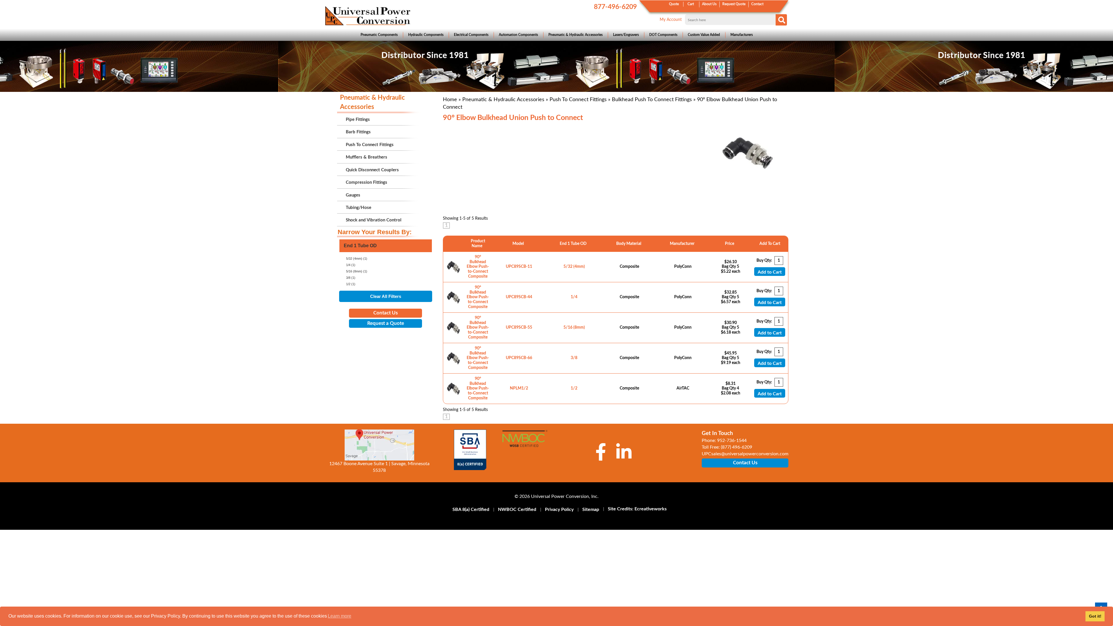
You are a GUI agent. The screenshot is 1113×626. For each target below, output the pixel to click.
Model (518, 244)
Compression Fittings (366, 182)
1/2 (574, 388)
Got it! (1095, 616)
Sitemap (590, 509)
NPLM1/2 (519, 388)
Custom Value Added (704, 35)
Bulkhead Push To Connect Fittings (652, 99)
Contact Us (385, 312)
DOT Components (663, 35)
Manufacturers (741, 35)
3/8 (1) (350, 277)
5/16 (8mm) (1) (356, 271)
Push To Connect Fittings (578, 99)
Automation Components (518, 35)
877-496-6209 (615, 6)
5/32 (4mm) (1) (356, 258)
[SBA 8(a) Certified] (470, 450)
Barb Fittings (358, 132)
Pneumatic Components (379, 35)
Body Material (629, 244)
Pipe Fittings (358, 119)
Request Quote (733, 4)
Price (730, 244)
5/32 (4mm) (574, 267)
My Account (671, 20)
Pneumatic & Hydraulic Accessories (575, 35)
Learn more (339, 616)
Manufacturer (683, 244)
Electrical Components (471, 35)
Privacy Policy (559, 509)
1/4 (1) (350, 265)
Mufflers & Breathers (366, 157)
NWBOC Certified (517, 509)
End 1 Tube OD (574, 244)
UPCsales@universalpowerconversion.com (745, 454)
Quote (674, 4)
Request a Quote (385, 323)
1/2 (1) (350, 284)
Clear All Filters (385, 296)
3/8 (574, 358)
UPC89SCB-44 (519, 297)
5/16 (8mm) (574, 327)
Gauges (353, 195)
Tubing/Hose (358, 207)
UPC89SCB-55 (519, 327)
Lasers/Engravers (626, 35)
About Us (709, 4)
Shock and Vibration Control (373, 220)
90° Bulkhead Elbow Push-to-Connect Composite (478, 267)
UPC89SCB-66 (519, 358)
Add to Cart (770, 272)
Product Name (478, 243)
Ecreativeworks (650, 509)
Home (450, 99)
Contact (757, 4)
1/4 (574, 297)
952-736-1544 (732, 440)
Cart (691, 4)
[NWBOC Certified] (525, 442)
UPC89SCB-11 (519, 267)
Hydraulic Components (425, 35)
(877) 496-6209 (736, 447)
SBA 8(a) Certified (470, 509)
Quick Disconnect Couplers (372, 170)
